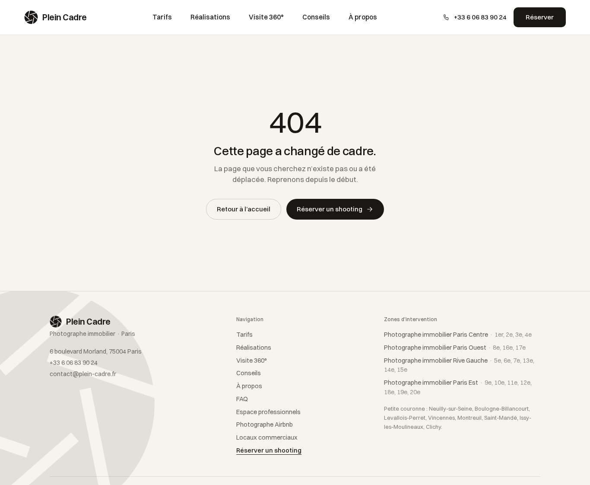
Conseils (316, 17)
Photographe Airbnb (264, 424)
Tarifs (162, 17)
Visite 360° (266, 17)
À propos (363, 17)
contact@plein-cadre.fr (83, 374)
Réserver (540, 17)
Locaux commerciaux (267, 437)
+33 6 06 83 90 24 (480, 17)
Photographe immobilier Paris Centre (458, 334)
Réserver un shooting (329, 209)
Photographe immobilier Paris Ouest (455, 347)
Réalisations (210, 17)
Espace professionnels (268, 412)
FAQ (242, 399)
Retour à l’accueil (243, 209)
